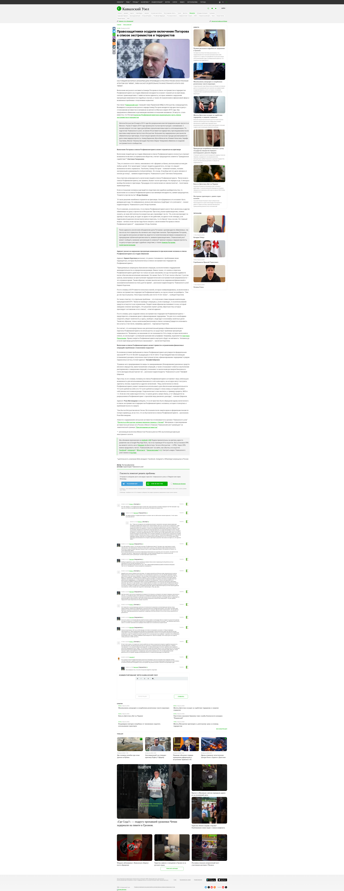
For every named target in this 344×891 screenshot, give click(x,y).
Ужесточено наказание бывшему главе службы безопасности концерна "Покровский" (197, 717)
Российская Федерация (159, 15)
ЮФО (128, 18)
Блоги (175, 2)
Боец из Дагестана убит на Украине (206, 184)
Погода (203, 2)
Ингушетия (192, 13)
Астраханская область (156, 13)
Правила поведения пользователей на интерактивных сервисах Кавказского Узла (154, 887)
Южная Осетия (220, 15)
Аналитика (145, 2)
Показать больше (172, 868)
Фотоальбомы (192, 2)
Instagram (131, 450)
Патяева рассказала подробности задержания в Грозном (209, 49)
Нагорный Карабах (146, 15)
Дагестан (185, 13)
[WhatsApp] (113, 34)
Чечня (213, 15)
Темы (128, 2)
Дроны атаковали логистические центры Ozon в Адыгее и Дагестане (213, 756)
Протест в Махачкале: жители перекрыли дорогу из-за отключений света (208, 794)
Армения (146, 13)
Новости (120, 2)
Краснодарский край (135, 15)
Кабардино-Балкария (202, 13)
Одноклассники (152, 450)
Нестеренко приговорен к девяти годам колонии (207, 197)
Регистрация (142, 696)
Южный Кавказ (121, 18)
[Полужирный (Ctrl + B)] (137, 678)
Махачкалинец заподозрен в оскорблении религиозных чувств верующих (208, 83)
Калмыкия (212, 13)
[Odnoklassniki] (113, 43)
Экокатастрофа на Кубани (219, 21)
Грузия (179, 13)
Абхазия (120, 13)
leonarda (131, 657)
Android (144, 440)
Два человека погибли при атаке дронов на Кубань (128, 756)
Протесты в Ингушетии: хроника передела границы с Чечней (140, 422)
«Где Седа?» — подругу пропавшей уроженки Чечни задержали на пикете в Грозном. (147, 823)
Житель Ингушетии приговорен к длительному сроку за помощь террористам (195, 725)
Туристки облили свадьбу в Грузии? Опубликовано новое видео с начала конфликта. (208, 826)
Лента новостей (127, 24)
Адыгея (132, 13)
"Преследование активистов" (146, 427)
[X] (113, 40)
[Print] (113, 52)
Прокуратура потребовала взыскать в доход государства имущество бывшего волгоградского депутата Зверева (209, 150)
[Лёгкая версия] (219, 2)
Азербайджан (139, 13)
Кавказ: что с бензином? (126, 21)
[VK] (113, 28)
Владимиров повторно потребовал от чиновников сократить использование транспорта (139, 725)
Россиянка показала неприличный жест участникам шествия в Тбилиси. (205, 864)
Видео (182, 2)
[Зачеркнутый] (148, 678)
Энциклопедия (156, 2)
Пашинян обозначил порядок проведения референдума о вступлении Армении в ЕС (183, 757)
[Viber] (113, 37)
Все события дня (221, 729)
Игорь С (131, 504)
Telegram (141, 445)
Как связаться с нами (185, 879)
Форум (167, 2)
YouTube (133, 453)
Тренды (135, 2)
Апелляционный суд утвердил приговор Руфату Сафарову (155, 756)
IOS (150, 440)
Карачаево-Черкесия (123, 15)
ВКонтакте (141, 450)
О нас (175, 879)
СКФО (195, 15)
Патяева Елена (199, 287)
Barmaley (136, 513)
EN (226, 2)
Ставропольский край (204, 15)
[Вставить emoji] (153, 678)
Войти (223, 8)
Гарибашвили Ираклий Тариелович (206, 262)
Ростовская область (172, 15)
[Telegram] (113, 31)
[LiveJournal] (113, 46)
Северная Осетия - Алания (185, 15)
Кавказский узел (131, 105)
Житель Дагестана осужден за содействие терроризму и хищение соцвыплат (208, 116)
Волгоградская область (170, 13)
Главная (119, 24)
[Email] (113, 49)
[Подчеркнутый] (144, 678)
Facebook (122, 450)
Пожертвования (198, 879)
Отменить (181, 696)
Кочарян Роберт (199, 237)
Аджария (126, 13)
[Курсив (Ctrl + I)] (141, 678)
